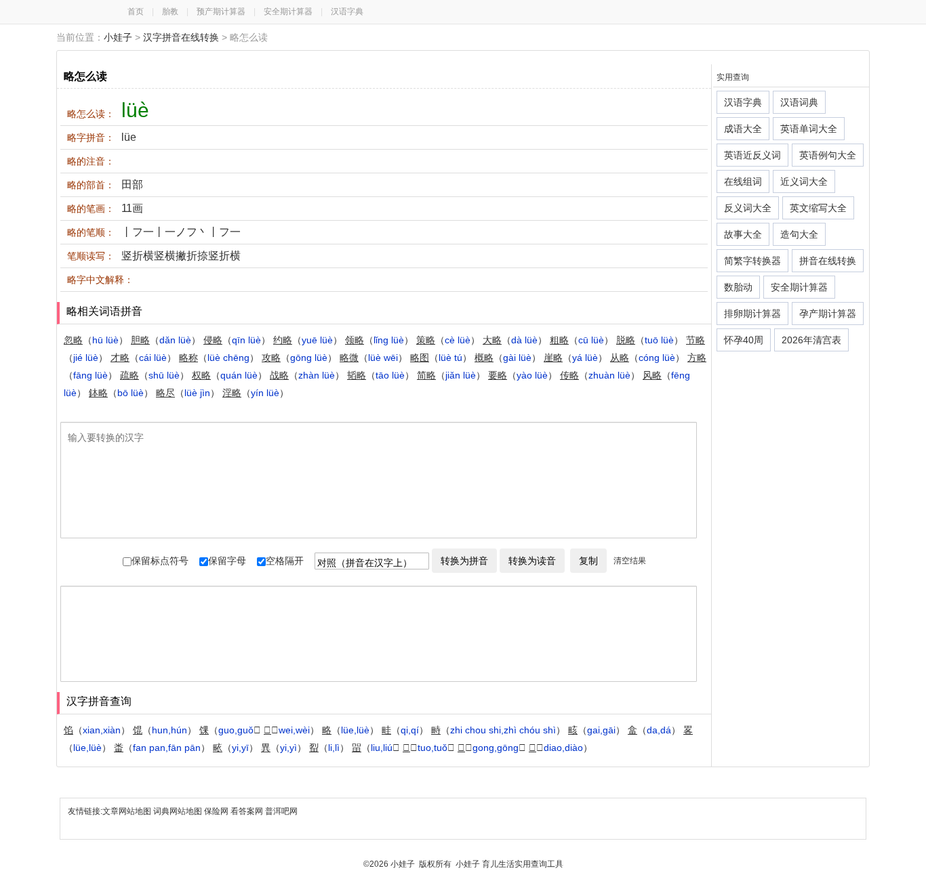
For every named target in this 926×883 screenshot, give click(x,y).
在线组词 (743, 181)
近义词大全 (804, 181)
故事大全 (743, 234)
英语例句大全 (827, 155)
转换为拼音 (464, 560)
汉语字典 (347, 11)
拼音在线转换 (827, 260)
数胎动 (738, 287)
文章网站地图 (127, 811)
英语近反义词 (752, 155)
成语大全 (743, 128)
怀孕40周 (743, 340)
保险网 (216, 811)
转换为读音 (532, 560)
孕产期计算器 (827, 313)
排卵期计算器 (752, 313)
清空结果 (629, 560)
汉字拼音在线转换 (181, 37)
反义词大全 (747, 207)
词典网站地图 (178, 811)
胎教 (170, 11)
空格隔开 (285, 560)
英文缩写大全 (818, 207)
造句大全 (799, 234)
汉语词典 (799, 102)
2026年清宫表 (811, 340)
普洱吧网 (281, 811)
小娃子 (118, 37)
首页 (135, 11)
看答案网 (246, 811)
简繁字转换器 (752, 260)
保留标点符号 (160, 560)
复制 (588, 560)
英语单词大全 (808, 128)
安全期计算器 (288, 11)
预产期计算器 (221, 11)
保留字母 (227, 560)
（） (96, 340)
